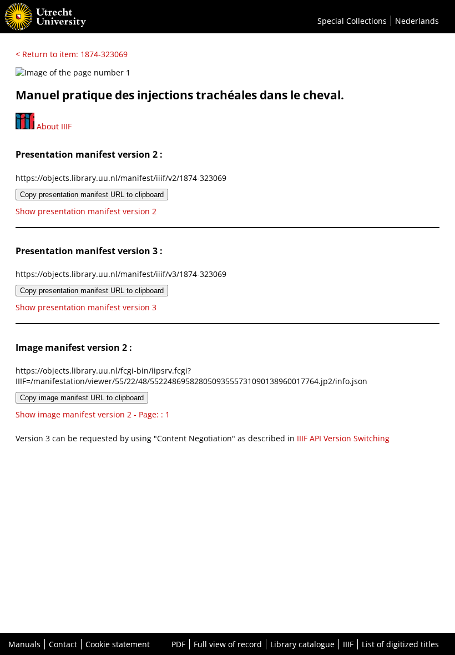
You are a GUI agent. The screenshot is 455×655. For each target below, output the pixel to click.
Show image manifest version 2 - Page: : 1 (93, 414)
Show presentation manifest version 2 (86, 211)
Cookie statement (117, 644)
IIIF (348, 644)
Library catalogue (302, 644)
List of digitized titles (400, 644)
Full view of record (228, 644)
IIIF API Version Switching (343, 438)
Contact (63, 644)
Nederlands (417, 21)
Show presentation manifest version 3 (86, 307)
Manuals (24, 644)
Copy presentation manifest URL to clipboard (92, 194)
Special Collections (352, 21)
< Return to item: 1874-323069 (72, 54)
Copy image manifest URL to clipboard (82, 398)
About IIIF (53, 126)
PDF (178, 644)
